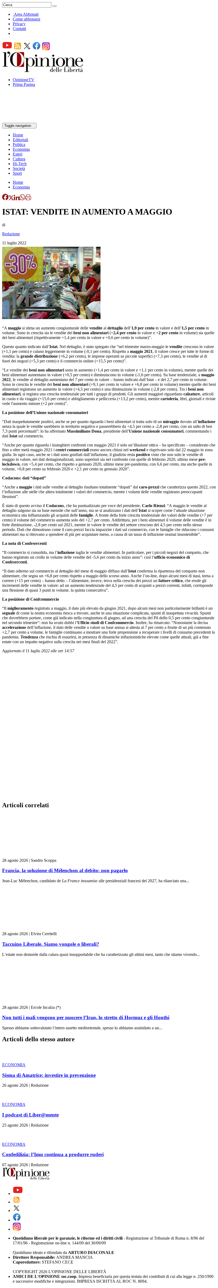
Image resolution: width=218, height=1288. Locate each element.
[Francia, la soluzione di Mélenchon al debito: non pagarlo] (34, 855)
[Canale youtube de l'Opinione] (7, 49)
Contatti (19, 28)
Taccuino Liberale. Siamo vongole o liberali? (50, 944)
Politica (19, 144)
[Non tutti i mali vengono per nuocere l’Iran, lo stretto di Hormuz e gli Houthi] (34, 1002)
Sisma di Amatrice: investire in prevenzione (49, 1075)
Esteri (17, 154)
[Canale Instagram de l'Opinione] (46, 49)
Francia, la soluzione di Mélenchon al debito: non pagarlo (65, 870)
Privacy (19, 24)
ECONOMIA (14, 1065)
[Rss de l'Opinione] (17, 49)
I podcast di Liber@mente (30, 1115)
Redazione (11, 234)
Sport (17, 173)
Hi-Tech (20, 163)
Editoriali (20, 139)
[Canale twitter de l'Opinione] (27, 49)
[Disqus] (109, 728)
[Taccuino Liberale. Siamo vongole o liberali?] (34, 929)
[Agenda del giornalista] (25, 120)
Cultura (19, 159)
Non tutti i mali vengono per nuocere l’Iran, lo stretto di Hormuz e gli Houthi (85, 1017)
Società (19, 168)
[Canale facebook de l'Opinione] (36, 49)
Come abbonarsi (26, 19)
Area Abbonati (26, 14)
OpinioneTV (23, 79)
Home (18, 135)
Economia (21, 149)
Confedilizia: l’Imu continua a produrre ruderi (53, 1154)
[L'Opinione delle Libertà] (43, 70)
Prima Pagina (24, 84)
